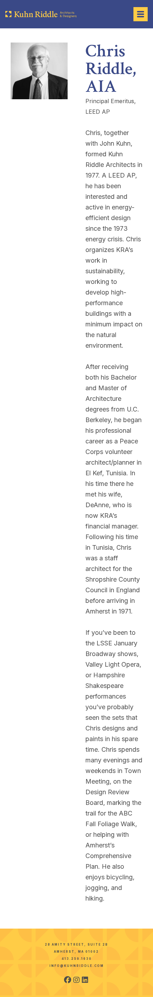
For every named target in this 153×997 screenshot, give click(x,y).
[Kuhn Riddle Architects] (40, 14)
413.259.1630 (77, 958)
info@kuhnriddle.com (76, 966)
